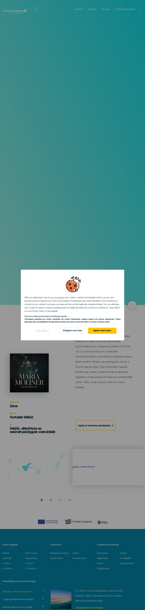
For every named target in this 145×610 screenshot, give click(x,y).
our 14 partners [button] (57, 298)
